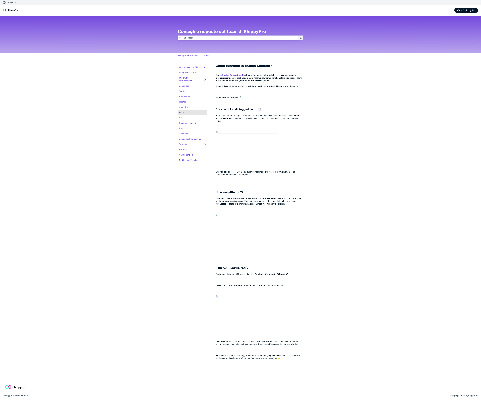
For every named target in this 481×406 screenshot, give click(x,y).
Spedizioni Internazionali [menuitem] (190, 139)
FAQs (206, 55)
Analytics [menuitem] (183, 107)
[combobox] (238, 38)
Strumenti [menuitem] (183, 149)
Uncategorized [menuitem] (186, 155)
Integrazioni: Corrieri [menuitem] (188, 72)
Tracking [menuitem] (183, 91)
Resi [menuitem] (181, 128)
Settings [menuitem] (183, 144)
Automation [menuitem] (184, 96)
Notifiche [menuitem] (183, 102)
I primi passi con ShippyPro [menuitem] (192, 67)
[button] (205, 72)
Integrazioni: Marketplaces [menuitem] (185, 79)
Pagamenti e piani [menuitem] (187, 123)
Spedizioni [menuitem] (184, 86)
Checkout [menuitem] (183, 133)
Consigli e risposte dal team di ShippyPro (222, 31)
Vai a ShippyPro (466, 10)
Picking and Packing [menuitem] (188, 160)
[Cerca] (300, 38)
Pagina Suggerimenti (233, 75)
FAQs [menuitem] (181, 112)
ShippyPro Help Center (188, 55)
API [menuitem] (181, 117)
